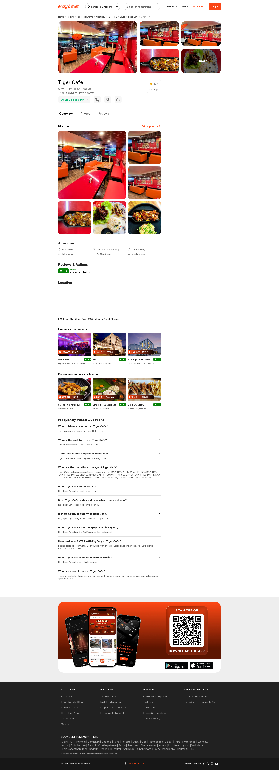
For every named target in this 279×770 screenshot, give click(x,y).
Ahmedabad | (156, 741)
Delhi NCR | (68, 741)
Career (65, 724)
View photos (150, 126)
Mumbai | (81, 741)
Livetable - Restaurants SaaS (200, 702)
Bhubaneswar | (149, 745)
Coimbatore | (79, 745)
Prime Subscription (155, 696)
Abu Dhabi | (130, 749)
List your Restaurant (195, 696)
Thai (61, 93)
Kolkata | (126, 741)
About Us (66, 696)
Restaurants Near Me (112, 713)
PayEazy (148, 702)
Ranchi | (92, 745)
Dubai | (137, 741)
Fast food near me (111, 702)
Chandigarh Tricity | (149, 749)
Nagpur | (94, 749)
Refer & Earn (150, 707)
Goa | (144, 741)
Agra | (178, 741)
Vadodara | (197, 745)
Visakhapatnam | (108, 745)
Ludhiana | (174, 745)
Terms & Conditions (155, 713)
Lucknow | (203, 741)
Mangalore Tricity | (173, 749)
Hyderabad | (189, 741)
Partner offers (70, 707)
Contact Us (171, 6)
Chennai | (107, 741)
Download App (70, 713)
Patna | (123, 745)
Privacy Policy (151, 718)
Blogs (185, 6)
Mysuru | (186, 745)
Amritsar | (134, 745)
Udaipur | (105, 749)
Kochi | (66, 745)
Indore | (163, 745)
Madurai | (116, 749)
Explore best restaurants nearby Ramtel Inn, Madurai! (89, 753)
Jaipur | (169, 741)
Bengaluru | (94, 741)
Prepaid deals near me (113, 707)
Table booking (108, 696)
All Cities (190, 749)
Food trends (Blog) (72, 702)
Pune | (117, 741)
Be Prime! (197, 6)
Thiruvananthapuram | (75, 749)
